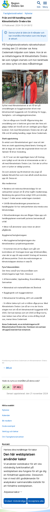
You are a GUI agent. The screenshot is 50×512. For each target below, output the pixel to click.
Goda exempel (8, 426)
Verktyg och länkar (10, 431)
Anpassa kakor (12, 491)
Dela (7, 368)
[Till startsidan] (13, 4)
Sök (39, 4)
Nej (18, 387)
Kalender (6, 415)
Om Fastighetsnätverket (13, 437)
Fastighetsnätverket (13, 13)
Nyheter (28, 13)
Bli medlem (7, 420)
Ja (7, 387)
